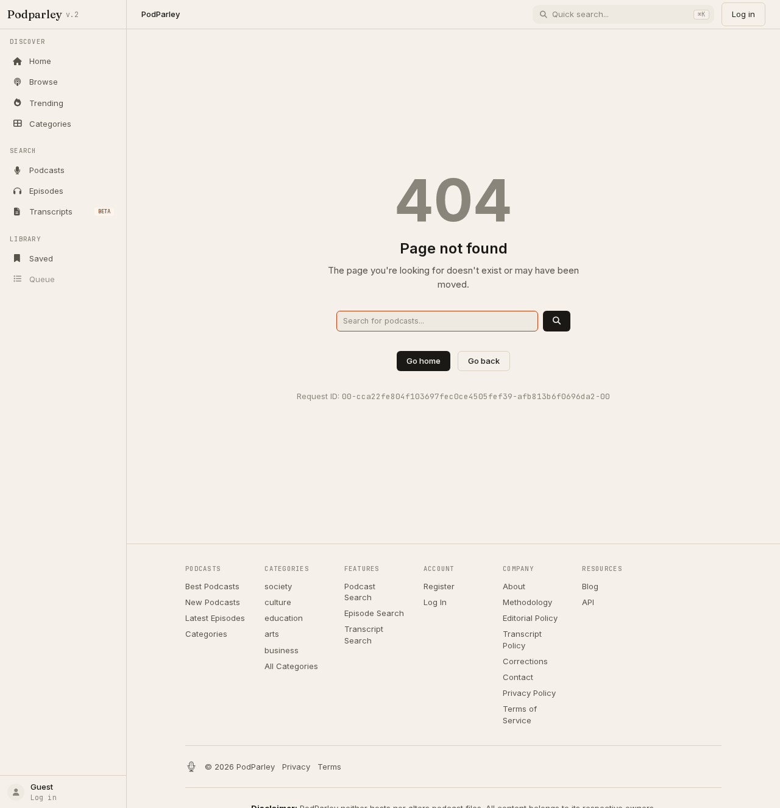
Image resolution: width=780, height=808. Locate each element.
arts (271, 634)
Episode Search (374, 613)
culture (277, 602)
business (281, 650)
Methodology (527, 602)
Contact (518, 677)
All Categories (291, 666)
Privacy (296, 766)
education (283, 618)
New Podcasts (212, 602)
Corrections (525, 661)
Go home (423, 361)
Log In (435, 602)
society (278, 586)
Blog (590, 586)
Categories (206, 634)
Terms (329, 766)
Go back (484, 361)
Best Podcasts (212, 586)
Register (439, 586)
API (588, 602)
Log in (743, 14)
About (514, 586)
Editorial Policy (530, 618)
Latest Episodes (215, 618)
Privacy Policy (529, 693)
